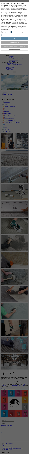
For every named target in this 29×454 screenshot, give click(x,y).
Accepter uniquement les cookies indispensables (14, 46)
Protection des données (23, 51)
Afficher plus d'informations (14, 49)
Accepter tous (14, 38)
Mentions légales (15, 51)
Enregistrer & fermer (14, 42)
